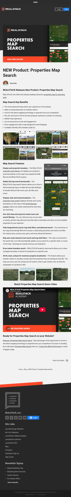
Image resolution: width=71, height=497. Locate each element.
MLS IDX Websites (11, 432)
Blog (25, 369)
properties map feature (11, 171)
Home (20, 369)
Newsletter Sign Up (12, 453)
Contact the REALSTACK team (50, 346)
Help (66, 9)
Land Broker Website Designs (15, 436)
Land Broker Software (13, 439)
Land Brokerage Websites (14, 429)
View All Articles (58, 360)
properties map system (11, 201)
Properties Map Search (23, 346)
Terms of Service (30, 494)
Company (8, 450)
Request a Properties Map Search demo (17, 341)
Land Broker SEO (11, 443)
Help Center (9, 457)
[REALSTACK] (11, 9)
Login (59, 9)
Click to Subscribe (13, 482)
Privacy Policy (42, 494)
